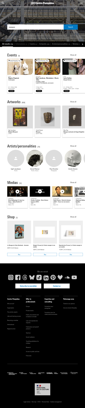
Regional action (11, 329)
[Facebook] (17, 278)
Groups (28, 306)
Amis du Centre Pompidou (70, 308)
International (10, 324)
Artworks (44, 44)
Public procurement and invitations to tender (32, 315)
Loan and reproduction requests (32, 321)
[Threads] (24, 278)
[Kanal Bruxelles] (53, 374)
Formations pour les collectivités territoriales (51, 313)
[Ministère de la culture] (42, 389)
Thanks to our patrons (69, 303)
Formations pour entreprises (49, 307)
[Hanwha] (74, 374)
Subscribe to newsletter (28, 286)
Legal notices (27, 402)
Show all (73, 55)
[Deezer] (60, 278)
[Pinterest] (53, 278)
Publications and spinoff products (32, 328)
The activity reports (12, 312)
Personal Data (45, 402)
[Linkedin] (46, 278)
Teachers (28, 333)
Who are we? (10, 303)
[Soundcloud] (67, 278)
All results (7, 44)
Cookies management (56, 402)
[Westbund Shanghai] (65, 374)
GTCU (39, 402)
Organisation (10, 308)
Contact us (57, 286)
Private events (29, 310)
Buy (19, 254)
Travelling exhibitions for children (32, 342)
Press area (28, 355)
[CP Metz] (33, 374)
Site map (34, 402)
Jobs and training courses (14, 316)
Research (28, 347)
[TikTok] (38, 278)
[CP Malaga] (42, 374)
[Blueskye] (31, 278)
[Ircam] (24, 374)
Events (33, 44)
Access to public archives (32, 351)
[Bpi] (13, 374)
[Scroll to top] (80, 403)
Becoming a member (12, 320)
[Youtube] (74, 278)
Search (70, 27)
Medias (77, 44)
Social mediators (30, 337)
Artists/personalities (61, 44)
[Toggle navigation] (81, 3)
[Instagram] (10, 278)
